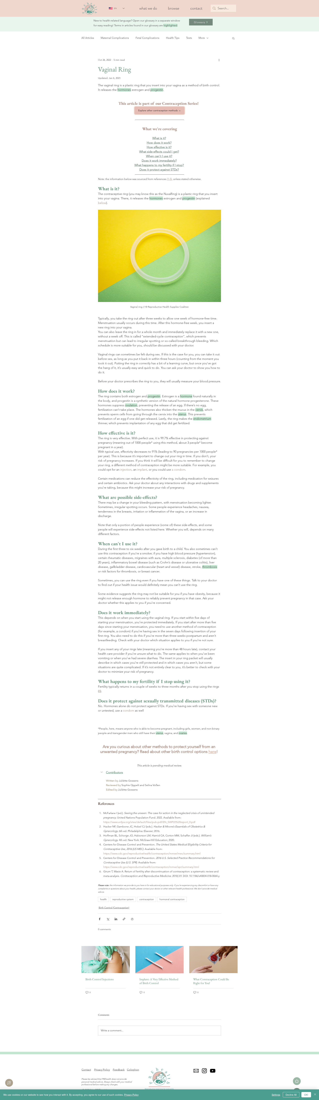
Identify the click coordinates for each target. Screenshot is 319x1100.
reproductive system (123, 899)
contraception (146, 899)
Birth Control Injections (99, 979)
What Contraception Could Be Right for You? (211, 981)
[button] (173, 8)
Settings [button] (276, 1094)
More (202, 37)
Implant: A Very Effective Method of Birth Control (158, 981)
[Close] (315, 1094)
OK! (306, 1094)
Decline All (291, 1094)
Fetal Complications (147, 37)
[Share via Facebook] (99, 919)
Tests (189, 37)
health (103, 899)
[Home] (297, 1081)
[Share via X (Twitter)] (107, 919)
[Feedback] (9, 1083)
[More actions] (219, 60)
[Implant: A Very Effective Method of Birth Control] (159, 959)
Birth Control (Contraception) (114, 907)
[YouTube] (212, 1070)
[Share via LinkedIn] (115, 919)
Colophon (133, 1069)
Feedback (119, 1069)
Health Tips (172, 37)
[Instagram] (204, 1070)
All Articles (87, 37)
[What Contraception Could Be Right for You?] (213, 959)
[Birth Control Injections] (105, 959)
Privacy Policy (102, 1069)
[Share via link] (124, 919)
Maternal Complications (115, 37)
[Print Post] (132, 919)
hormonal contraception (172, 899)
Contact (86, 1069)
